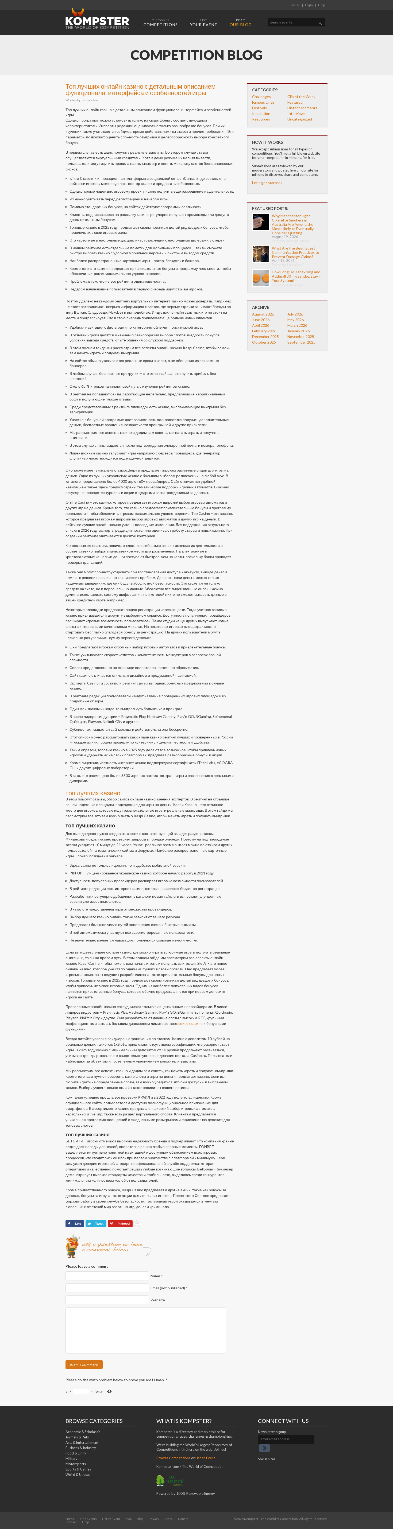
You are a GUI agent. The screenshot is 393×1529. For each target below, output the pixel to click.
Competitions (161, 22)
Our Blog (241, 22)
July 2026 (295, 314)
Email (169, 1288)
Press (168, 1519)
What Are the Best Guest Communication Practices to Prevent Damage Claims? (295, 252)
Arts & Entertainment (82, 1442)
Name (157, 1276)
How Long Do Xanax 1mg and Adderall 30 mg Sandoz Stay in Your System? (297, 276)
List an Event (205, 1458)
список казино (190, 1023)
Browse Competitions (173, 1458)
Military (72, 1458)
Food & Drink (76, 1453)
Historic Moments (302, 108)
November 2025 (300, 336)
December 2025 (265, 336)
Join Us (294, 5)
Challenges (261, 96)
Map (128, 1519)
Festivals (259, 108)
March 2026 (297, 325)
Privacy (154, 1519)
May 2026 (295, 319)
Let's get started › (267, 182)
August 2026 (263, 314)
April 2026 (260, 325)
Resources (261, 119)
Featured (295, 102)
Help (321, 5)
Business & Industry (81, 1448)
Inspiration (261, 113)
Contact (71, 1522)
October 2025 (264, 342)
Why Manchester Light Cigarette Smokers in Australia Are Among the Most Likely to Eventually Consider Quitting (293, 224)
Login (309, 5)
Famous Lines (263, 102)
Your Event (203, 22)
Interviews (296, 113)
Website (158, 1300)
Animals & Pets (77, 1437)
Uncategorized (299, 119)
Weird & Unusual (78, 1474)
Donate (183, 1519)
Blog (140, 1519)
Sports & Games (78, 1469)
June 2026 (260, 319)
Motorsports (76, 1464)
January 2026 (298, 331)
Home (70, 1519)
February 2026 (264, 331)
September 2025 (301, 342)
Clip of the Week (301, 96)
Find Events (88, 1519)
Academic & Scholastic (83, 1432)
